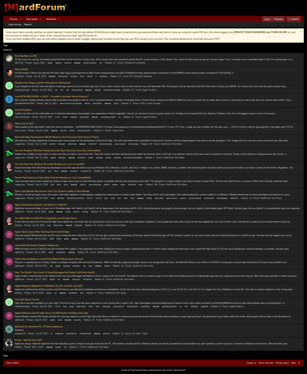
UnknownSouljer (22, 90)
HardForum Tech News (171, 144)
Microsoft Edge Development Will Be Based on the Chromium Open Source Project (57, 137)
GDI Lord (19, 63)
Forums (14, 19)
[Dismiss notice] (300, 32)
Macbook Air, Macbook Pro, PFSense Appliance (39, 326)
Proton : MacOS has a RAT (28, 340)
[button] (20, 19)
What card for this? (24, 123)
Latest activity (14, 24)
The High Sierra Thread (27, 299)
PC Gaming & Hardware (141, 76)
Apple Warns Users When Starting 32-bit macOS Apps (42, 231)
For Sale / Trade (139, 333)
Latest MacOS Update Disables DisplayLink (37, 245)
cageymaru (20, 144)
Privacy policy (282, 363)
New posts (32, 19)
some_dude (20, 130)
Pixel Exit (135, 370)
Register (28, 24)
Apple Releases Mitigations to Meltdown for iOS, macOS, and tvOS (48, 286)
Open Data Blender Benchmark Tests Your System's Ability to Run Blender (52, 191)
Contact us (251, 363)
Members (51, 19)
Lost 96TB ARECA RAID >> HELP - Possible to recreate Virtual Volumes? (51, 96)
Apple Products (150, 90)
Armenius (19, 76)
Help (293, 363)
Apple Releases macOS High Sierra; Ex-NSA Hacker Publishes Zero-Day (51, 313)
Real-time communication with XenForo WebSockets (162, 370)
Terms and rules (266, 363)
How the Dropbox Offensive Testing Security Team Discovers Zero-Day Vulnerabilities (58, 150)
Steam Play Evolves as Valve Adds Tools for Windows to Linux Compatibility (53, 177)
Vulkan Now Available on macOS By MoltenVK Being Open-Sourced (49, 259)
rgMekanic (19, 211)
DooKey (18, 171)
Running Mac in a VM (26, 56)
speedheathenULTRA (24, 103)
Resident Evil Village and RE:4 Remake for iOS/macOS (42, 82)
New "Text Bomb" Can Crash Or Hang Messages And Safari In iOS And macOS (55, 272)
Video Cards (118, 130)
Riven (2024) (21, 69)
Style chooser (12, 363)
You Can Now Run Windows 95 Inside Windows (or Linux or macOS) (49, 164)
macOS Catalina (23, 110)
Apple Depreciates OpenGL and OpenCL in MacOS (41, 204)
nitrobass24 (20, 333)
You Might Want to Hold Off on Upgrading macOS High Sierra (46, 218)
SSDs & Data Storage (150, 103)
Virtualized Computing (135, 63)
